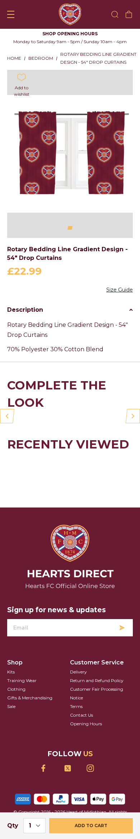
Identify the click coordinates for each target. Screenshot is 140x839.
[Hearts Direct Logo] (70, 14)
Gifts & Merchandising (29, 697)
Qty (12, 825)
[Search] (114, 14)
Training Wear (22, 680)
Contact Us (81, 715)
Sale (11, 706)
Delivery (78, 672)
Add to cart (91, 825)
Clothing (16, 689)
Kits (11, 672)
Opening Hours (86, 723)
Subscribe (122, 627)
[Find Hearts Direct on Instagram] (93, 768)
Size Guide (119, 290)
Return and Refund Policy (96, 680)
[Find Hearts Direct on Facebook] (47, 768)
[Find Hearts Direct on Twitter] (70, 768)
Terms (76, 706)
